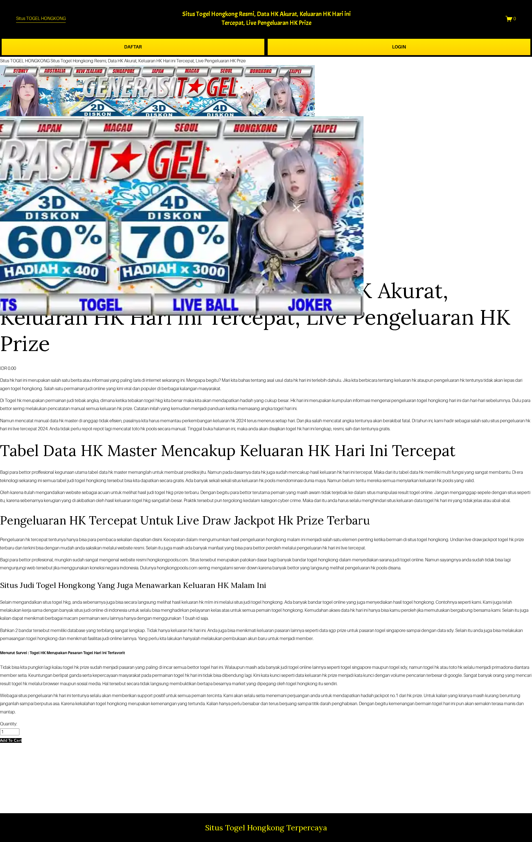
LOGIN (399, 47)
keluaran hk (331, 472)
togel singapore (356, 667)
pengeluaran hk (360, 567)
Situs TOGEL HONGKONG (41, 18)
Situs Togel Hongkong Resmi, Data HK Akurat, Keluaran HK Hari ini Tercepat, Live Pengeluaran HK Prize (148, 60)
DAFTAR (133, 47)
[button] (11, 740)
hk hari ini (18, 380)
